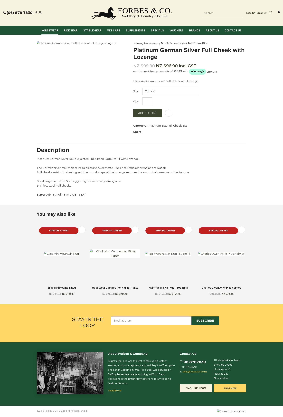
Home (137, 43)
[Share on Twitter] (149, 132)
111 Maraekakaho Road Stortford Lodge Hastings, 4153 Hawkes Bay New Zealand (226, 369)
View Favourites (270, 13)
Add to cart (147, 113)
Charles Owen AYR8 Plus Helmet (221, 287)
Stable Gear (92, 30)
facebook (36, 13)
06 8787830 (195, 362)
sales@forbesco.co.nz (194, 371)
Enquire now (196, 388)
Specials (157, 30)
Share (137, 131)
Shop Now (230, 388)
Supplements (135, 30)
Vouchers (177, 30)
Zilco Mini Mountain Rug (61, 287)
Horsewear (49, 30)
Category (139, 125)
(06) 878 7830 (19, 13)
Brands (194, 30)
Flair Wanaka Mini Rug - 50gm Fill (168, 287)
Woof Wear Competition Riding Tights (115, 287)
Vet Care (113, 30)
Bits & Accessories (173, 43)
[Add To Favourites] (168, 113)
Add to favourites (81, 229)
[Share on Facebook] (144, 132)
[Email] (153, 132)
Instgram (40, 13)
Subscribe (205, 320)
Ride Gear (71, 30)
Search (239, 13)
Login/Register (256, 12)
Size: (136, 91)
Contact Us (233, 30)
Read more (114, 390)
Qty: (136, 101)
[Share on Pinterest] (159, 132)
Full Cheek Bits (197, 43)
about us (212, 30)
